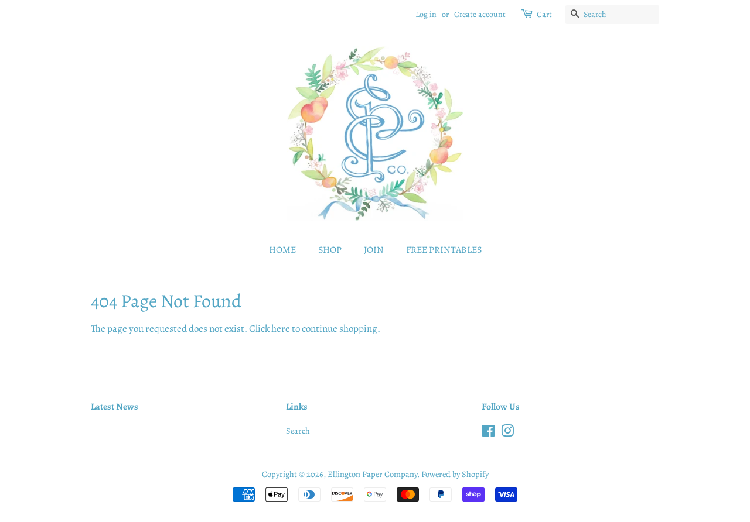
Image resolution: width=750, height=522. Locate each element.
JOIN (374, 249)
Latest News (114, 406)
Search (298, 431)
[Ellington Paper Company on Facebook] (488, 433)
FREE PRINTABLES (444, 249)
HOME (282, 249)
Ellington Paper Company (372, 474)
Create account (480, 14)
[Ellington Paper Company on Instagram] (507, 433)
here (280, 328)
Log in (426, 14)
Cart (544, 14)
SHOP (330, 249)
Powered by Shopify (455, 474)
